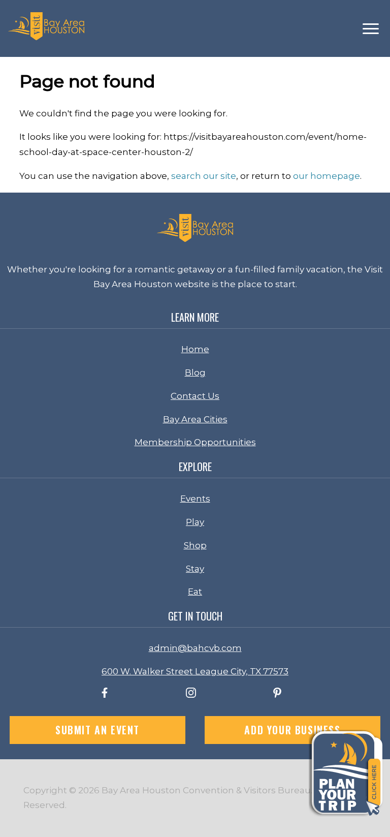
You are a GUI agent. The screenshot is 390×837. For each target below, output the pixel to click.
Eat (195, 591)
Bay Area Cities (195, 419)
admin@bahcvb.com (195, 648)
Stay (195, 569)
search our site (203, 176)
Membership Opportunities (195, 442)
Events (195, 498)
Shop (195, 545)
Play (195, 522)
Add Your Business (292, 729)
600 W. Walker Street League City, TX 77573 (195, 671)
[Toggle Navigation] (371, 28)
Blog (195, 372)
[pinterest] (277, 695)
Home (195, 349)
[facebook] (105, 695)
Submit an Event (97, 729)
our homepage (326, 176)
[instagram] (191, 695)
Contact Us (195, 396)
